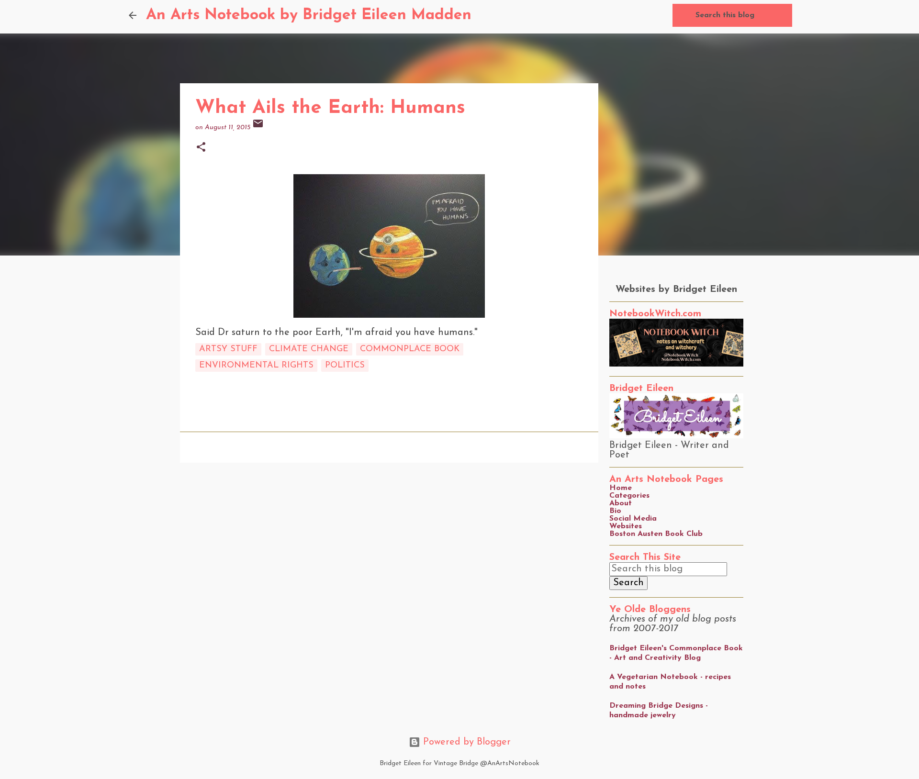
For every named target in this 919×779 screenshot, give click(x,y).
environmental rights (256, 365)
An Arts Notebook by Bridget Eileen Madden (308, 15)
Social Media (633, 519)
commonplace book (410, 349)
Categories (629, 496)
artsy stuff (228, 349)
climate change (308, 349)
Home (620, 488)
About (620, 503)
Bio (615, 511)
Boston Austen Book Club (656, 534)
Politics (345, 365)
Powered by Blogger (465, 742)
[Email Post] (258, 127)
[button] (201, 148)
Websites (625, 526)
